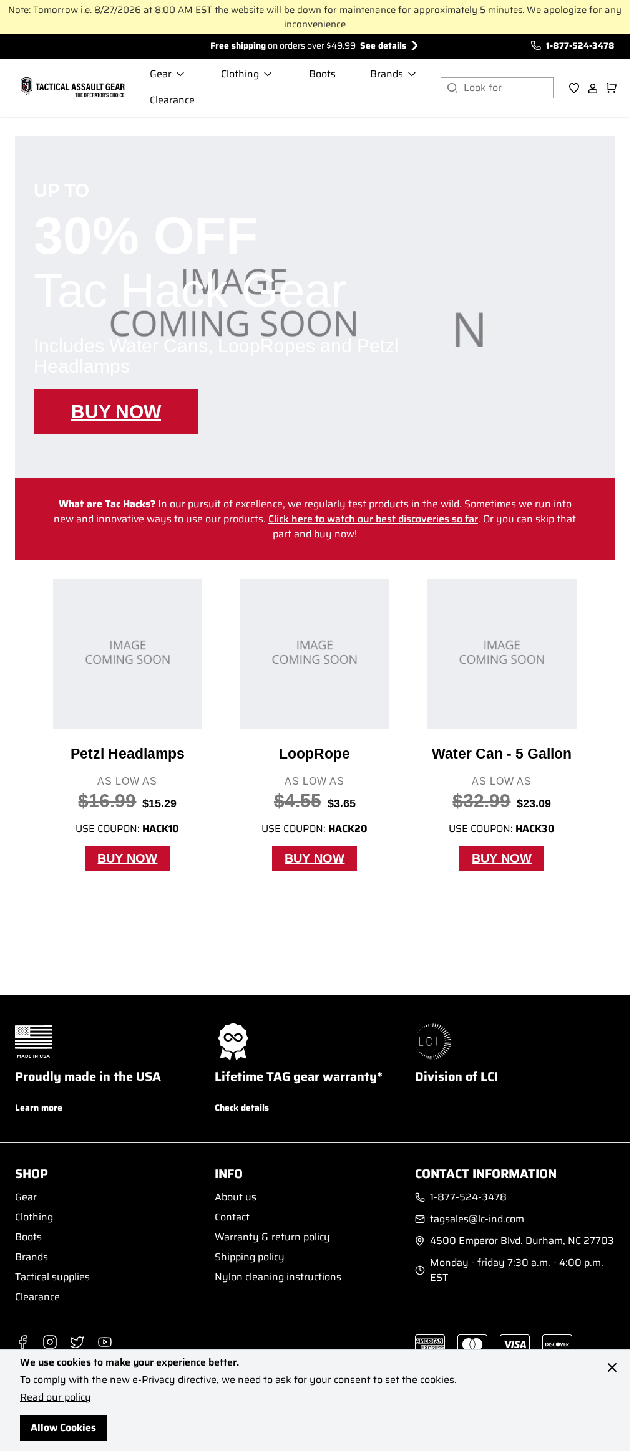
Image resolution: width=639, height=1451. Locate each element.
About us (235, 1197)
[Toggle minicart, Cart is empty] (611, 87)
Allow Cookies (63, 1427)
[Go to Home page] (71, 87)
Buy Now (116, 411)
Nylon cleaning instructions (278, 1277)
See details (383, 45)
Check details (242, 1107)
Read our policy (55, 1397)
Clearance (37, 1297)
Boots (28, 1237)
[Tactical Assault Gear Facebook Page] (22, 1341)
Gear (26, 1197)
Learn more (38, 1107)
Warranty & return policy (272, 1237)
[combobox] (509, 87)
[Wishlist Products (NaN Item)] (574, 88)
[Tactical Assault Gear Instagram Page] (49, 1341)
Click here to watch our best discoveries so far (373, 519)
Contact (232, 1217)
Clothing (34, 1217)
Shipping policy (250, 1257)
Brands (31, 1257)
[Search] (452, 87)
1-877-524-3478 (580, 45)
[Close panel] (612, 1367)
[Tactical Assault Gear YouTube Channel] (104, 1341)
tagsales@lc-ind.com (477, 1219)
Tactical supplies (52, 1277)
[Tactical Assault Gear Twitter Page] (77, 1341)
